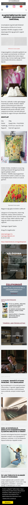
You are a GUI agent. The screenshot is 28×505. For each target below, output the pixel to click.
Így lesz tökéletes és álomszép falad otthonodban (13, 476)
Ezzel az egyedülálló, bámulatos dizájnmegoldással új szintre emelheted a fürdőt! (13, 429)
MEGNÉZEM (14, 270)
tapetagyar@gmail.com (8, 236)
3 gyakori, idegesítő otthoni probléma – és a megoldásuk (12, 381)
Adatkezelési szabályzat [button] (9, 498)
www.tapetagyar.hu (7, 234)
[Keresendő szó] (26, 10)
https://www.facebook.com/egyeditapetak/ (13, 242)
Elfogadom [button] (8, 502)
